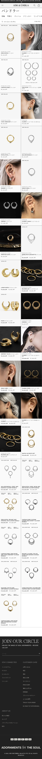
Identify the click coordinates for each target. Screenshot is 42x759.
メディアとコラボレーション (10, 722)
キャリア (4, 719)
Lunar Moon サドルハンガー (9, 287)
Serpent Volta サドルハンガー (10, 354)
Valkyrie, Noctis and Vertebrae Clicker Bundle (9, 588)
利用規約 (25, 692)
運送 (24, 674)
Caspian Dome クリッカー (8, 87)
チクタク (4, 670)
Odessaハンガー (26, 322)
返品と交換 (26, 677)
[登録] (38, 653)
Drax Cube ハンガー (7, 388)
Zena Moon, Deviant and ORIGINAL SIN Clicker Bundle (10, 520)
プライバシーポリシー (29, 695)
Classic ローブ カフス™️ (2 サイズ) (31, 421)
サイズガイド (26, 681)
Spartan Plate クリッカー (8, 254)
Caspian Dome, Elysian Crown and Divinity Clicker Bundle (31, 521)
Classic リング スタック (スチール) (31, 54)
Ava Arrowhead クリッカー (30, 155)
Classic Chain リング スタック (30, 221)
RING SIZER (26, 685)
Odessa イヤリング (6, 221)
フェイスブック (6, 677)
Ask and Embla (14, 753)
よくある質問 (26, 699)
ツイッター (5, 681)
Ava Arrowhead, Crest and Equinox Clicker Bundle (9, 487)
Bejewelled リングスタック (30, 289)
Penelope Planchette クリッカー (31, 255)
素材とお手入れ (27, 688)
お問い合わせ (26, 667)
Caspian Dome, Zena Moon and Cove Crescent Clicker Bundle (10, 555)
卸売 (3, 726)
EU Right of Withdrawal (31, 706)
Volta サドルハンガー (7, 321)
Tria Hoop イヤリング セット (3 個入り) (31, 88)
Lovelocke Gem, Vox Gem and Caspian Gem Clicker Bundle (31, 588)
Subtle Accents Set (28, 453)
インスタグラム (6, 667)
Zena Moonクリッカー (7, 53)
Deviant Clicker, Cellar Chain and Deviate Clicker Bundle (30, 555)
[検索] (34, 5)
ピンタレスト (5, 674)
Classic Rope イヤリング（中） (31, 388)
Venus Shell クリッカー (29, 188)
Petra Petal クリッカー (8, 155)
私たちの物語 (5, 715)
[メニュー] (2, 5)
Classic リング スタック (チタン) (31, 121)
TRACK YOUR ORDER (29, 702)
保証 (24, 670)
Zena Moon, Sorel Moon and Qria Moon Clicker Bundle (31, 487)
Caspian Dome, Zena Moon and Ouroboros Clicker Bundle (9, 622)
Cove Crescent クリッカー (9, 121)
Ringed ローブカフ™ (7, 188)
